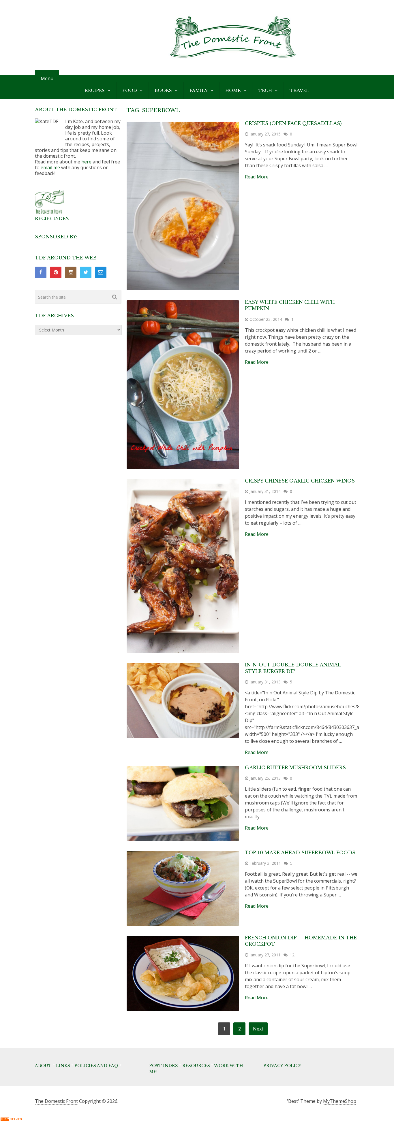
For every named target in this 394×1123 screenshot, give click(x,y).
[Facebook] (40, 272)
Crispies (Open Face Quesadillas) (293, 123)
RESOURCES (196, 1065)
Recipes (95, 90)
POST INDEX (163, 1065)
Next (258, 1029)
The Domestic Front (56, 1101)
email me (50, 167)
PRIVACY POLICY (282, 1065)
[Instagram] (70, 272)
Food (129, 90)
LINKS (63, 1065)
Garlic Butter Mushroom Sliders (295, 767)
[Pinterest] (55, 272)
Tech (265, 90)
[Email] (100, 272)
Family (199, 90)
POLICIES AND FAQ (96, 1065)
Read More (257, 176)
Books (163, 90)
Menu (47, 78)
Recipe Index (52, 218)
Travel (299, 90)
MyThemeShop (339, 1101)
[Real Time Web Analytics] (11, 1119)
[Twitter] (85, 272)
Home (233, 90)
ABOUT (43, 1065)
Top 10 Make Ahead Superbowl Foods (300, 853)
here (86, 162)
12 (292, 955)
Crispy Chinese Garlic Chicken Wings (300, 481)
